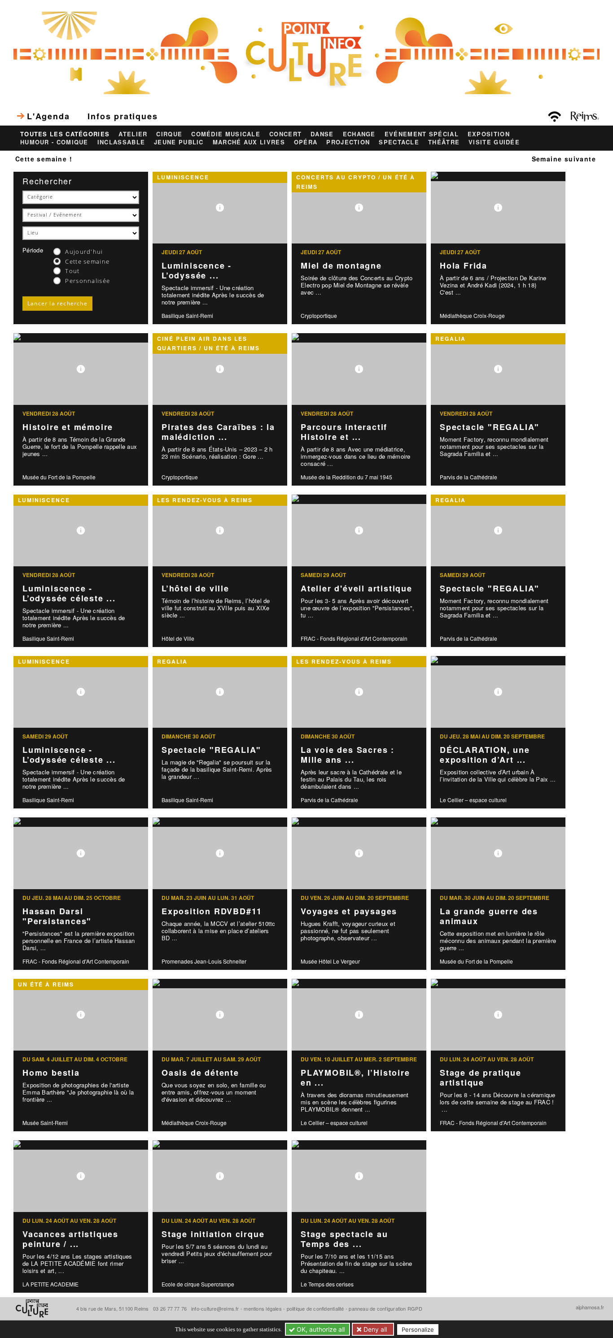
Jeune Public (179, 142)
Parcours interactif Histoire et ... (344, 432)
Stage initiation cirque (213, 1234)
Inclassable (121, 142)
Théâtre (444, 142)
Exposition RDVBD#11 (212, 911)
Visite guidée (494, 142)
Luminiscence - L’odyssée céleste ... (69, 593)
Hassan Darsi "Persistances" (57, 916)
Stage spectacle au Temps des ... (344, 1239)
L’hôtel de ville (195, 588)
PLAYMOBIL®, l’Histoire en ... (355, 1078)
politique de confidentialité (315, 1308)
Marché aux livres (249, 142)
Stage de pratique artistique (480, 1078)
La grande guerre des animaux (489, 916)
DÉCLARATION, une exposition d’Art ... (485, 755)
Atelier (132, 134)
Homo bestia (51, 1072)
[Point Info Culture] (306, 52)
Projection (348, 142)
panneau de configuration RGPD (385, 1308)
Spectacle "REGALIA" (489, 427)
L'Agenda (48, 116)
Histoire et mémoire (67, 427)
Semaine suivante (564, 158)
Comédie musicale (225, 134)
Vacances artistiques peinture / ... (70, 1239)
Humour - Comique (54, 142)
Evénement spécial (422, 134)
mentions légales (263, 1308)
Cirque (169, 134)
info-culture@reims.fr (215, 1308)
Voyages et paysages (349, 911)
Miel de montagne (341, 265)
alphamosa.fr (590, 1307)
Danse (322, 134)
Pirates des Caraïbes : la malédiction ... (218, 432)
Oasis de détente (200, 1072)
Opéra (306, 142)
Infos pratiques (123, 116)
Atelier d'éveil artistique (356, 588)
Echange (359, 134)
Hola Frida (463, 265)
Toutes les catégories (64, 134)
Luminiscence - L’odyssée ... (197, 271)
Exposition (489, 134)
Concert (285, 134)
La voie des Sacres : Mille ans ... (347, 755)
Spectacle (399, 142)
